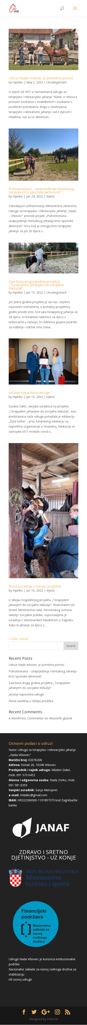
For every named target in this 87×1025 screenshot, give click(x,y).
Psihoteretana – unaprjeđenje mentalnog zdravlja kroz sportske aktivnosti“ (41, 190)
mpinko (18, 82)
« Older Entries (19, 639)
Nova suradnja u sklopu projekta (35, 586)
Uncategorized (56, 82)
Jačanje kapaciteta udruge (29, 392)
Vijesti (50, 196)
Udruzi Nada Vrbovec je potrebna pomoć (41, 78)
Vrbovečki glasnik (60, 718)
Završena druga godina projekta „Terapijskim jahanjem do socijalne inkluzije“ (36, 285)
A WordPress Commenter (26, 718)
